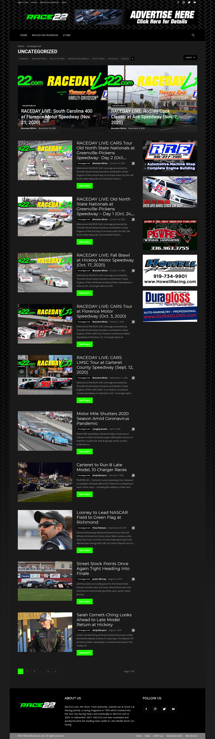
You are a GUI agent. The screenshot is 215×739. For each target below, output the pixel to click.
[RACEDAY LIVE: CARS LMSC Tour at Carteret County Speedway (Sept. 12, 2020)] (45, 375)
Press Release (99, 528)
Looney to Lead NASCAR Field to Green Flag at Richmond (102, 517)
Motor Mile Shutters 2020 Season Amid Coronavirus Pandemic (103, 418)
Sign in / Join (23, 2)
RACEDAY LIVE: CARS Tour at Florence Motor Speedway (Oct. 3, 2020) (104, 311)
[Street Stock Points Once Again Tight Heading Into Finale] (45, 581)
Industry (125, 58)
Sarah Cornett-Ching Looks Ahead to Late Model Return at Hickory (104, 619)
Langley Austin (100, 429)
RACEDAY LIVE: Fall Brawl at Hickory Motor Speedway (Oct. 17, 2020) (105, 260)
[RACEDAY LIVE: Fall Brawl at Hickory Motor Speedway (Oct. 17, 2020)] (45, 272)
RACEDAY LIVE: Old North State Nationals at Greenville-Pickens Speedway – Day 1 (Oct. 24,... (106, 206)
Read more (84, 186)
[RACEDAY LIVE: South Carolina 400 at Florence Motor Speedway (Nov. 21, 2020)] (62, 104)
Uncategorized (29, 106)
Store (64, 2)
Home (34, 2)
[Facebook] (178, 2)
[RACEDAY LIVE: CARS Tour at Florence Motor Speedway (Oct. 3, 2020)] (45, 323)
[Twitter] (189, 2)
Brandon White (28, 128)
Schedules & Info (174, 735)
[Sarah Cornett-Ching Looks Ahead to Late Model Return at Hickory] (45, 632)
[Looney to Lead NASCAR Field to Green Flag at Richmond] (45, 530)
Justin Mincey (99, 579)
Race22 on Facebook (49, 2)
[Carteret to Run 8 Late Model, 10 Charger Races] (45, 482)
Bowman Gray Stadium (78, 58)
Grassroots (113, 58)
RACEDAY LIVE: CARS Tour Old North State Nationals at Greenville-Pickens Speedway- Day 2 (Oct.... (106, 150)
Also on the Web (57, 58)
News (147, 735)
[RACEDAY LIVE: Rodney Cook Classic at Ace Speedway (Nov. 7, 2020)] (152, 104)
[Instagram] (183, 2)
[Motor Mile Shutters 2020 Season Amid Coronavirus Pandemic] (45, 431)
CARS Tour (158, 735)
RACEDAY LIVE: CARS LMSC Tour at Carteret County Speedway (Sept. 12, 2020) (105, 365)
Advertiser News (39, 58)
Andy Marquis (99, 475)
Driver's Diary (98, 58)
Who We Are (191, 735)
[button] (193, 35)
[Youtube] (194, 2)
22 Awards (23, 58)
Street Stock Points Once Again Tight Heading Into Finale (103, 568)
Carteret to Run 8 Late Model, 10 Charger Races (102, 467)
